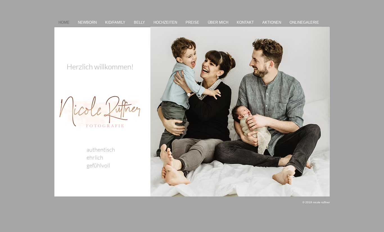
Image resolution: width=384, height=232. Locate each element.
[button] (239, 111)
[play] (317, 191)
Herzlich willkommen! (100, 66)
